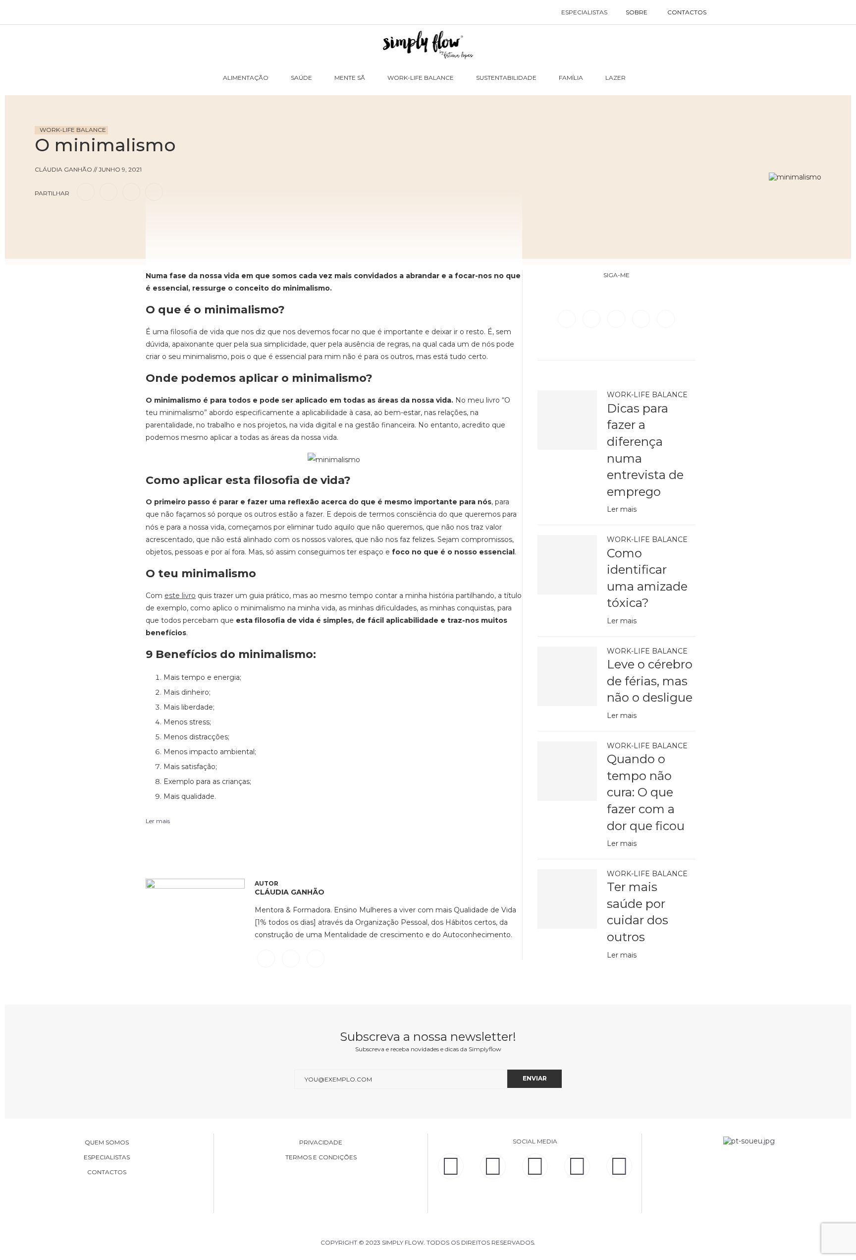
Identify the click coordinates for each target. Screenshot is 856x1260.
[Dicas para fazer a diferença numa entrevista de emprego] (567, 420)
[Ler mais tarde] (44, 220)
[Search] (726, 12)
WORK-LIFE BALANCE (420, 77)
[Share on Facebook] (85, 191)
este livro (180, 595)
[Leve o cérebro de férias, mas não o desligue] (567, 676)
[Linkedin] (642, 318)
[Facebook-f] (493, 1166)
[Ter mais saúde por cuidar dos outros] (567, 899)
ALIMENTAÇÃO (245, 77)
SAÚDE (301, 77)
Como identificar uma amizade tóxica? (647, 578)
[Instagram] (617, 318)
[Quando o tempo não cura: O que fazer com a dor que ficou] (567, 771)
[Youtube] (665, 318)
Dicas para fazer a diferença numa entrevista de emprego (645, 450)
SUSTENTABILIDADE (506, 77)
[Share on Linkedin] (131, 191)
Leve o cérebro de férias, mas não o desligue (650, 681)
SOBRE (636, 12)
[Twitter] (592, 318)
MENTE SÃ (349, 77)
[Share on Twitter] (108, 191)
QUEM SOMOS (107, 1142)
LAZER (615, 77)
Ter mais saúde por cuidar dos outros (637, 912)
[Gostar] (61, 220)
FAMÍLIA (571, 77)
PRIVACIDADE (320, 1142)
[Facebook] (567, 318)
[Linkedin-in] (451, 1166)
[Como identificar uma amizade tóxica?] (567, 565)
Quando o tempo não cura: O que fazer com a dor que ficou (646, 792)
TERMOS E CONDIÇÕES (321, 1157)
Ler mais (622, 509)
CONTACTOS (686, 12)
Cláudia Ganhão (289, 892)
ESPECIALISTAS (584, 12)
